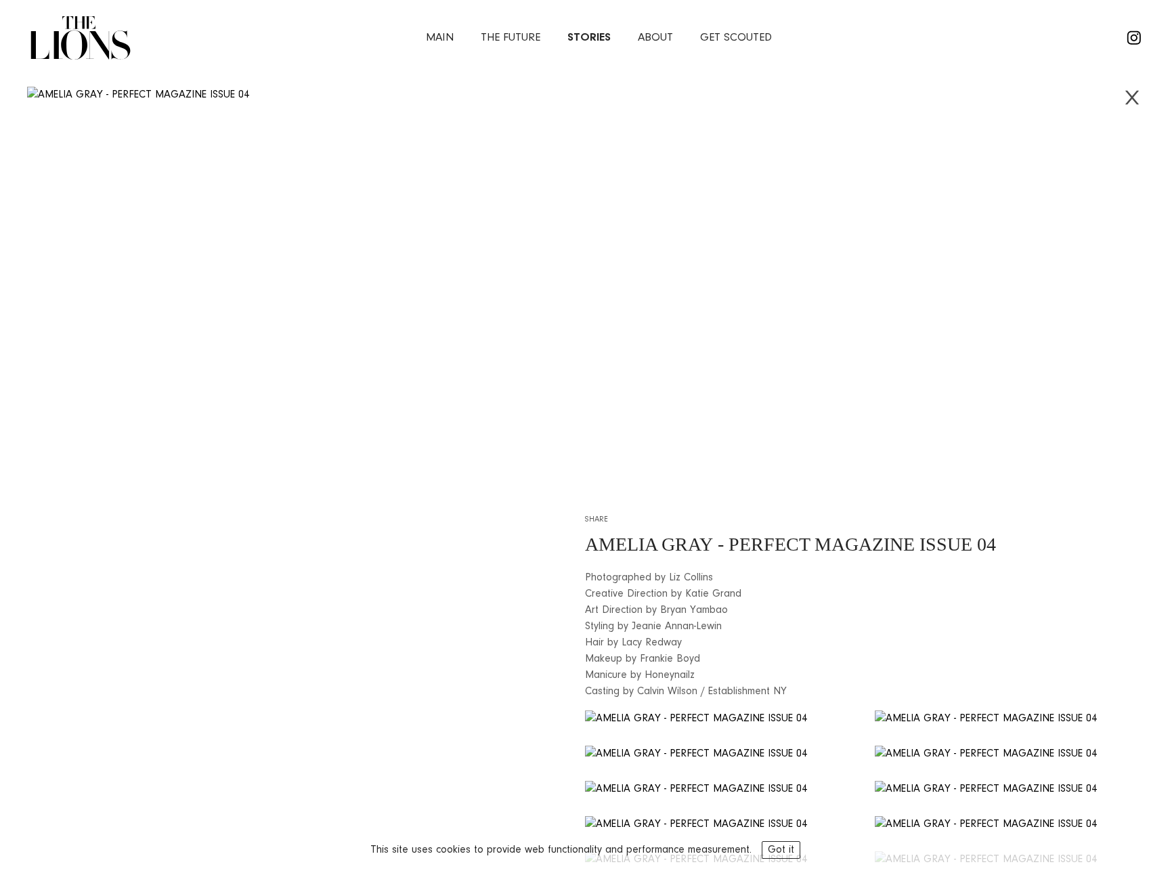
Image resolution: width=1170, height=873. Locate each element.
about (655, 37)
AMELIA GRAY (649, 544)
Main (440, 37)
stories (589, 37)
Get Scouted (736, 37)
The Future (510, 37)
